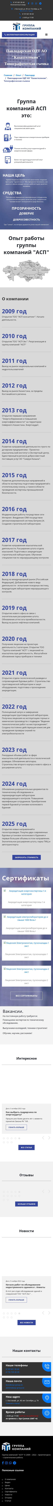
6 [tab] (3, 1142)
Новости (8, 1494)
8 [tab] (11, 1142)
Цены (7, 1485)
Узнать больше (16, 1127)
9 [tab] (15, 1195)
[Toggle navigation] (46, 34)
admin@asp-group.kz (15, 1388)
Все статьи (26, 1147)
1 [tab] (3, 1138)
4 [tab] (15, 1138)
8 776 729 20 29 (12, 1372)
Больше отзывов (26, 1204)
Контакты (9, 1488)
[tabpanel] (26, 1102)
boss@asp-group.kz (14, 1385)
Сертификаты (11, 1491)
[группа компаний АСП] (26, 26)
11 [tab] (3, 1199)
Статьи (8, 1500)
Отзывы (8, 1497)
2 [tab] (7, 1138)
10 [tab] (19, 1195)
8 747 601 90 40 (19, 2)
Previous (42, 1138)
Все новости (26, 1322)
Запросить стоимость (26, 857)
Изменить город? (26, 11)
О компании (10, 1479)
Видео (7, 1482)
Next (48, 1138)
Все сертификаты (26, 995)
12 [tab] (7, 1199)
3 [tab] (11, 1138)
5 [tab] (19, 1138)
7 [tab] (7, 1142)
